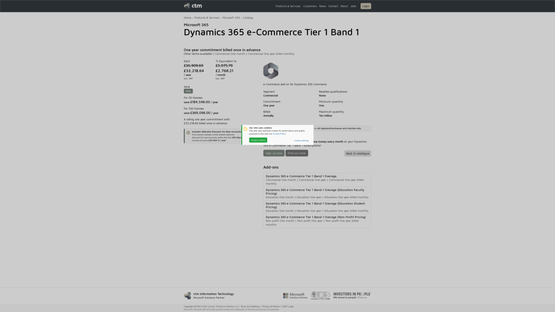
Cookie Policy (279, 133)
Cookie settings (301, 140)
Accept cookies (258, 140)
